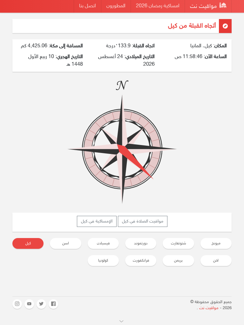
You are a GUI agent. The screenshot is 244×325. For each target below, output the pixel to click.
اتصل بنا (87, 6)
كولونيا (103, 260)
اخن (216, 260)
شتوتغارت (178, 243)
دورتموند (140, 243)
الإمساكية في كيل (96, 221)
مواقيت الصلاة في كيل (142, 221)
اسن (65, 243)
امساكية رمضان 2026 (158, 6)
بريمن (178, 260)
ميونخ (216, 243)
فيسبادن (103, 243)
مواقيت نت (204, 6)
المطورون (115, 6)
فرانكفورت (141, 260)
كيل (28, 243)
